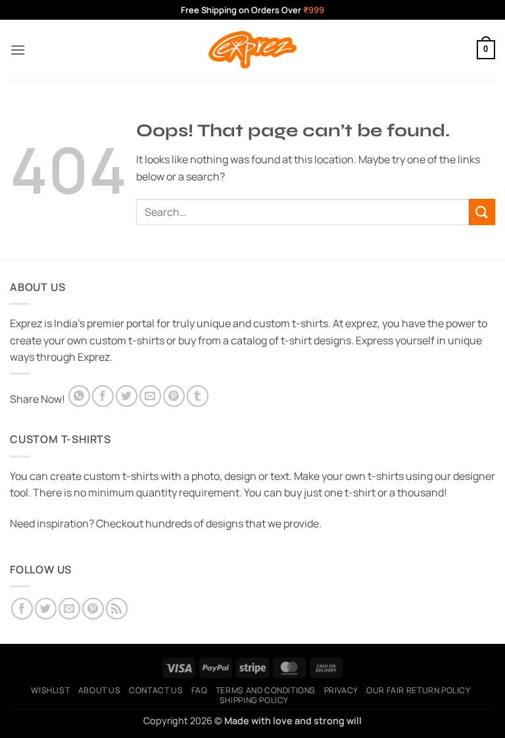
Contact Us (156, 690)
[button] (18, 50)
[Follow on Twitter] (46, 608)
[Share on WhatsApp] (79, 396)
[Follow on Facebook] (22, 608)
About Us (99, 690)
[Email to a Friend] (150, 396)
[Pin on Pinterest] (174, 396)
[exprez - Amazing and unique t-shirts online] (252, 49)
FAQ (199, 690)
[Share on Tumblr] (197, 396)
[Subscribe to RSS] (117, 608)
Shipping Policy (254, 700)
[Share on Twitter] (126, 396)
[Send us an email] (69, 608)
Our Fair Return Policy (418, 690)
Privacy (341, 690)
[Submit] (482, 211)
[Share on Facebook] (103, 396)
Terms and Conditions (266, 690)
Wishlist (50, 690)
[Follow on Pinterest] (93, 608)
